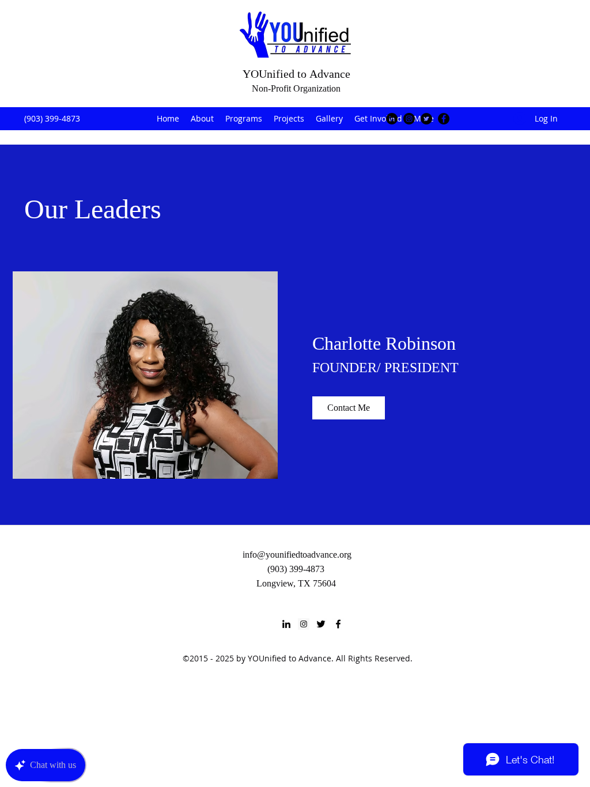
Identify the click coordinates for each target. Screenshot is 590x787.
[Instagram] (409, 118)
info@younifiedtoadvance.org (297, 554)
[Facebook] (443, 118)
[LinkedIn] (392, 118)
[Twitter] (426, 118)
